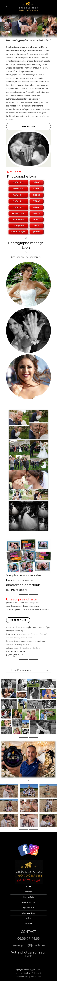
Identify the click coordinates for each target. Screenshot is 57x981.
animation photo (31, 602)
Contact (28, 923)
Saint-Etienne (26, 637)
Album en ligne (28, 913)
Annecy (17, 637)
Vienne (16, 648)
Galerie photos (28, 902)
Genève (9, 637)
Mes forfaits (28, 897)
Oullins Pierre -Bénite (29, 648)
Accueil (29, 886)
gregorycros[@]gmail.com (28, 945)
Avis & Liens (36, 976)
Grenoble (35, 634)
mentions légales (22, 973)
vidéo (28, 918)
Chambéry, (44, 634)
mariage (28, 891)
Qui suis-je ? (28, 907)
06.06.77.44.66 (28, 938)
